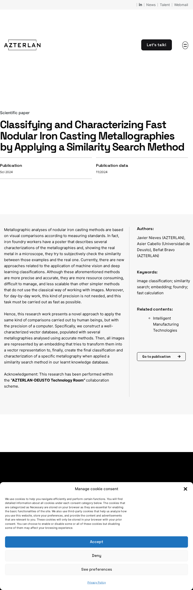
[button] (185, 488)
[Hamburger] (185, 45)
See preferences (96, 569)
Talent (165, 5)
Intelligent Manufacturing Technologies (166, 324)
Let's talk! (156, 44)
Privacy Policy (96, 582)
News (151, 5)
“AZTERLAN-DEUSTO (31, 380)
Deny (96, 555)
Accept (96, 541)
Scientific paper (15, 112)
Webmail (181, 5)
